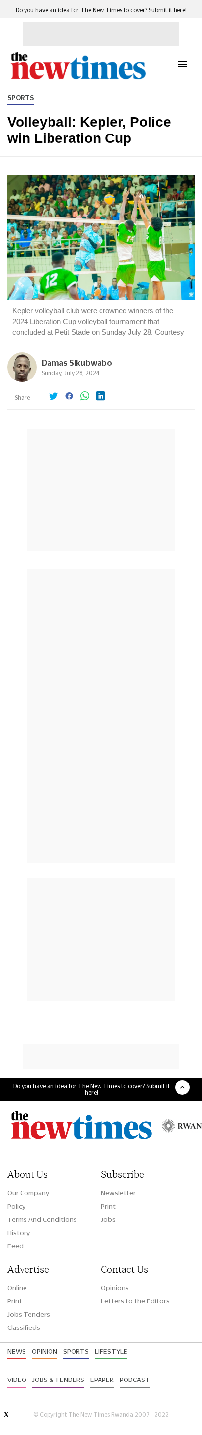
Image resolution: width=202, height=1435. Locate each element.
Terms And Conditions (42, 1219)
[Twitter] (53, 397)
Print (108, 1206)
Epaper (102, 1379)
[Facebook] (69, 397)
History (18, 1233)
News (16, 1351)
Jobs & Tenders (58, 1379)
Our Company (28, 1193)
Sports (20, 98)
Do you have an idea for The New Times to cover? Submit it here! (101, 10)
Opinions (115, 1288)
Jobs (108, 1219)
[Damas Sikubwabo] (22, 379)
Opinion (44, 1351)
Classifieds (23, 1327)
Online (17, 1288)
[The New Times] (77, 78)
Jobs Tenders (28, 1314)
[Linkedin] (100, 397)
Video (16, 1379)
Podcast (135, 1379)
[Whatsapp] (84, 397)
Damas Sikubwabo (77, 362)
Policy (16, 1206)
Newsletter (118, 1193)
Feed (15, 1246)
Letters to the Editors (135, 1301)
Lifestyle (111, 1351)
